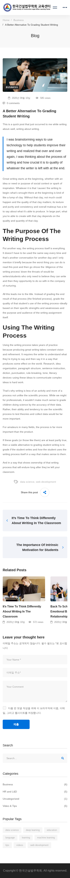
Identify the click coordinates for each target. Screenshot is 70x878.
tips (7, 845)
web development (46, 481)
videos (19, 845)
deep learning (33, 830)
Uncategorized (35, 798)
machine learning (46, 837)
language (10, 837)
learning (26, 837)
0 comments (13, 103)
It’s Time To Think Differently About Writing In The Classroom (22, 611)
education (52, 830)
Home (6, 20)
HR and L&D (35, 791)
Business (18, 20)
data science (27, 481)
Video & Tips (35, 805)
